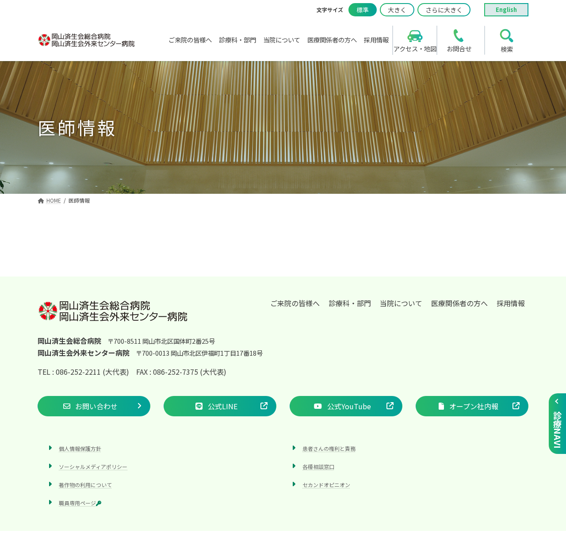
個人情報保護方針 (80, 448)
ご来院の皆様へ (295, 303)
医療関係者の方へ (459, 303)
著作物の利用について (85, 484)
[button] (94, 406)
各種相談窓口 (318, 466)
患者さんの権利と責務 (329, 448)
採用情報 (511, 303)
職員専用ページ (77, 503)
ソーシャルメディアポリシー (93, 466)
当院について (401, 303)
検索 (507, 49)
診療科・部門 (350, 303)
